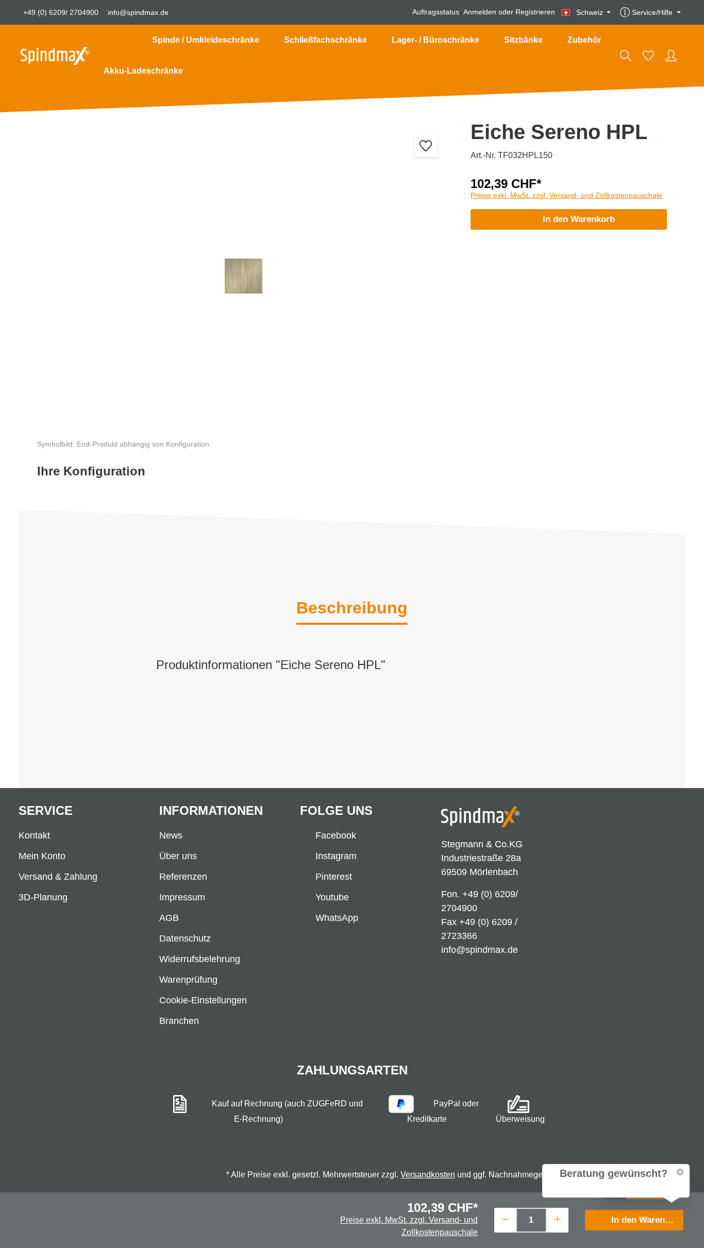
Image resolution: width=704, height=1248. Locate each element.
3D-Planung (43, 897)
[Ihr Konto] (671, 55)
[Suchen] (625, 55)
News (170, 835)
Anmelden (479, 12)
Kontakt (34, 835)
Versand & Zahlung (58, 876)
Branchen (179, 1021)
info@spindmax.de (138, 12)
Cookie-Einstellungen (203, 1000)
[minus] (505, 1219)
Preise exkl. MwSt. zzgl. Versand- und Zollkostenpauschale (566, 195)
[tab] (352, 609)
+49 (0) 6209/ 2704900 (60, 12)
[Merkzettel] (648, 55)
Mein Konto (42, 856)
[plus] (557, 1219)
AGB (169, 918)
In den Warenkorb (579, 219)
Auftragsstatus (435, 12)
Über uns (178, 856)
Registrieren (535, 12)
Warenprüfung (188, 980)
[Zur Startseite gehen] (55, 56)
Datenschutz (185, 938)
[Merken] (426, 145)
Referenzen (183, 876)
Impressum (182, 897)
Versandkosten (427, 1174)
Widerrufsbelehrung (199, 959)
